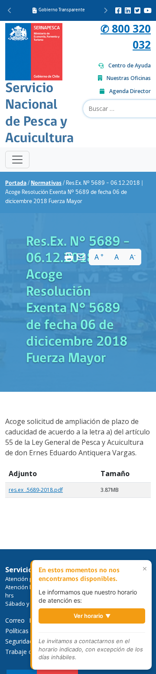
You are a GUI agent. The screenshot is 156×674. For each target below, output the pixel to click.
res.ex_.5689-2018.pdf (36, 490)
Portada (15, 183)
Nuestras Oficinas (129, 78)
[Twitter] (137, 10)
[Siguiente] (105, 10)
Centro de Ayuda (129, 65)
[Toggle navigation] (17, 159)
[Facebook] (118, 10)
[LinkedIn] (128, 10)
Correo (15, 620)
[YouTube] (148, 10)
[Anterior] (9, 10)
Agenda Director (130, 91)
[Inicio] (33, 50)
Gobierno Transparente (62, 10)
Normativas (46, 183)
